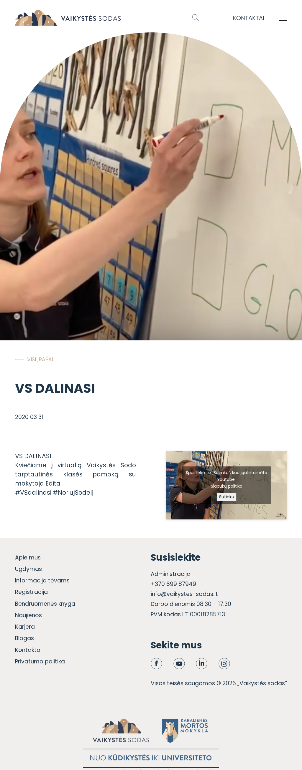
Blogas (24, 638)
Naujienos (28, 615)
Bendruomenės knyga (45, 604)
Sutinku (226, 497)
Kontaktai (248, 18)
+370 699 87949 (173, 584)
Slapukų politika (226, 486)
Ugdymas (28, 569)
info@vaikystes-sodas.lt (184, 594)
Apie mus (28, 558)
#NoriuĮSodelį (73, 492)
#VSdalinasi (33, 492)
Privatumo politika (40, 661)
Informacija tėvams (42, 580)
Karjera (25, 627)
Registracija (31, 592)
